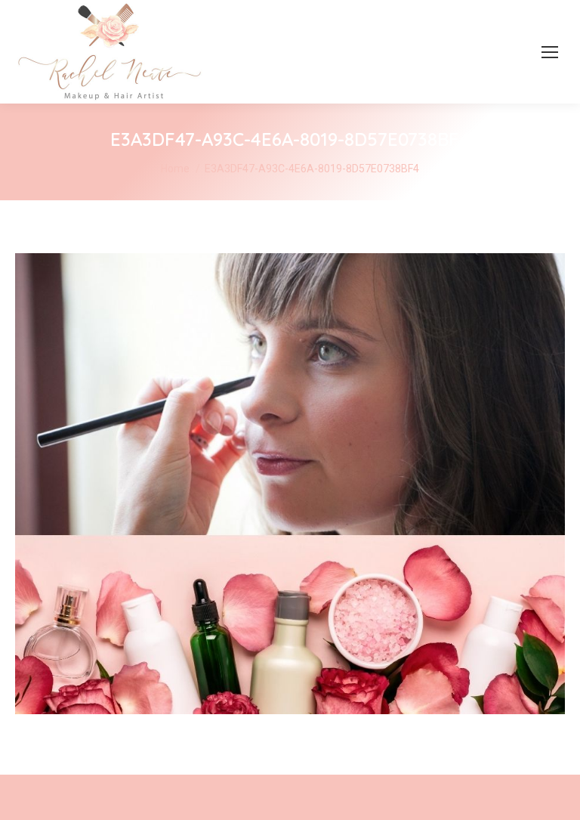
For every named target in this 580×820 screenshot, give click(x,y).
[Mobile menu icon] (550, 52)
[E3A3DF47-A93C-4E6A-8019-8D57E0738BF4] (290, 483)
